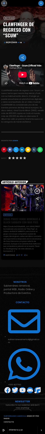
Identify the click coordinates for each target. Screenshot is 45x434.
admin (15, 141)
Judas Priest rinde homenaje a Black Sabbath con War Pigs (21, 220)
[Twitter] (15, 390)
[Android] (30, 390)
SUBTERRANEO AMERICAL (15, 416)
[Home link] (4, 3)
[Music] (37, 390)
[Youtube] (22, 390)
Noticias (9, 18)
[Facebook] (7, 390)
